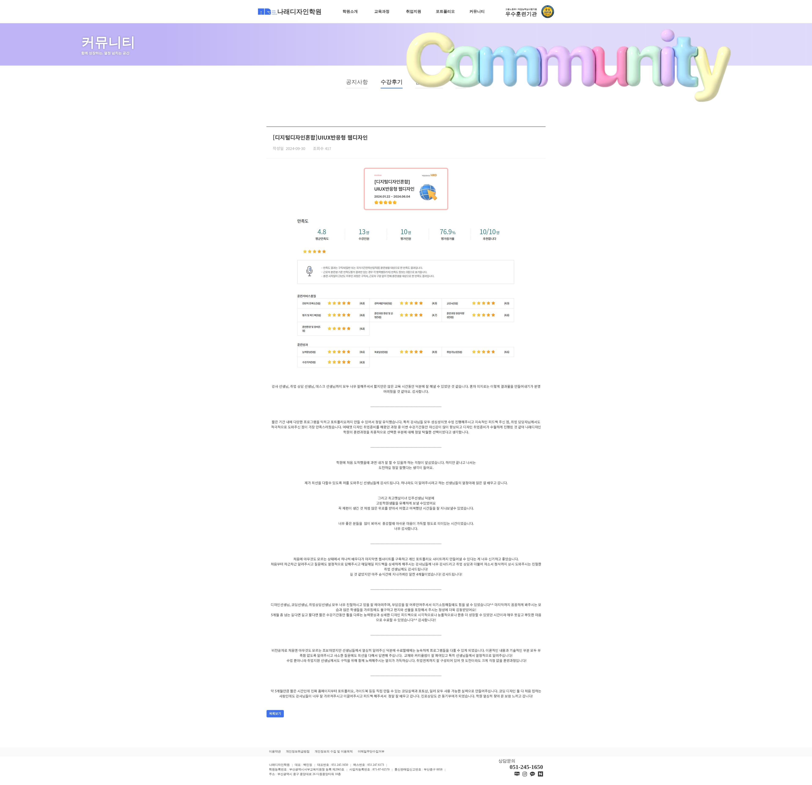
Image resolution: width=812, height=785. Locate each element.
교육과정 (382, 11)
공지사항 (357, 82)
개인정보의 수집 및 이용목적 (334, 751)
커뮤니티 (477, 11)
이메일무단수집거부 (371, 751)
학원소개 (350, 11)
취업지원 (413, 11)
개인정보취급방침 (298, 751)
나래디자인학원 (299, 11)
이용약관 (275, 751)
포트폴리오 (445, 11)
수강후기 (392, 82)
